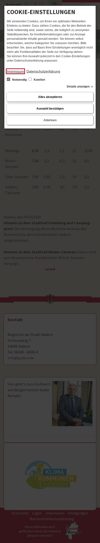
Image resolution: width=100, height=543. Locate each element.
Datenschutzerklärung (43, 71)
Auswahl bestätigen (50, 108)
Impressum (15, 71)
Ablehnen (50, 120)
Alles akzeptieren (50, 97)
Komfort (39, 79)
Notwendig (19, 79)
